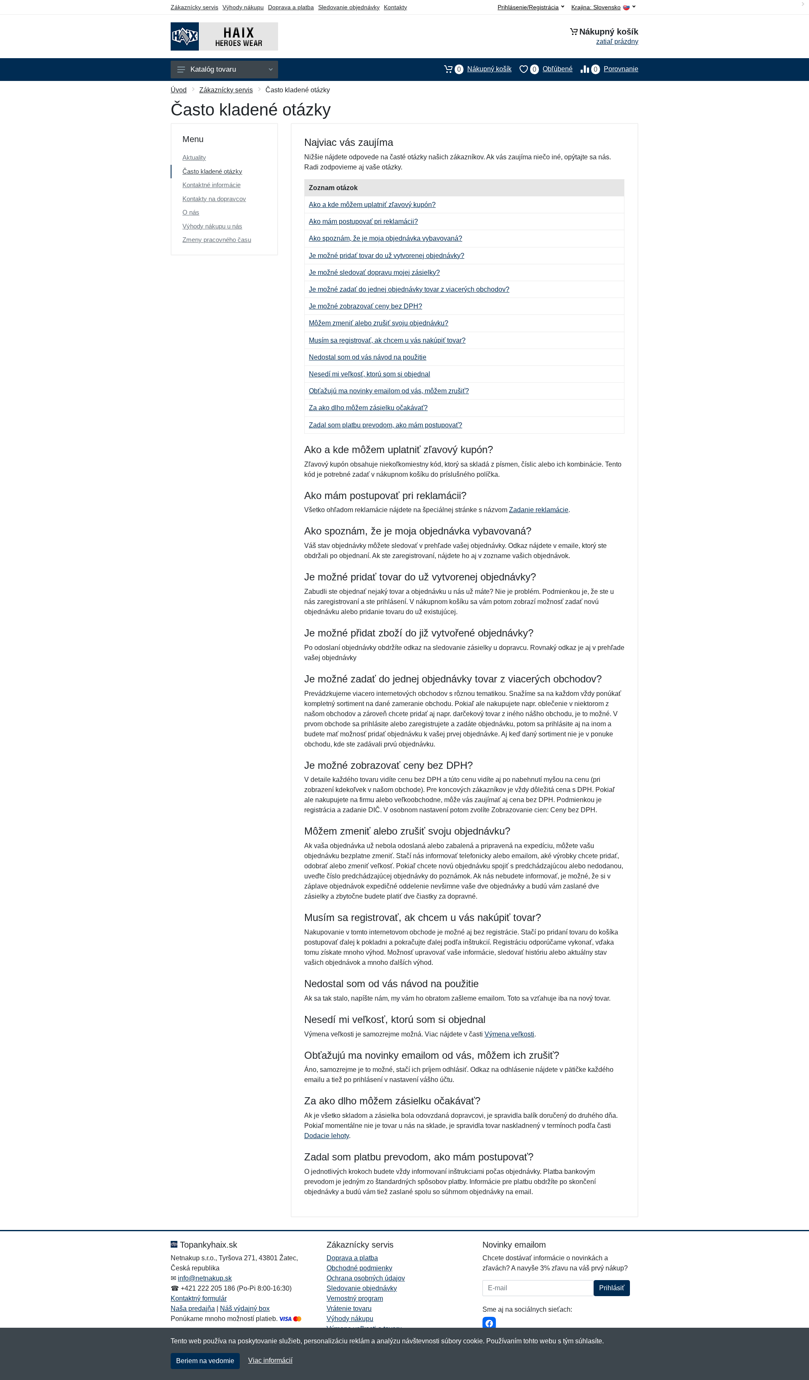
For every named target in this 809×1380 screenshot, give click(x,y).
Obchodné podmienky (359, 1268)
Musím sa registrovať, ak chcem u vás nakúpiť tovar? (387, 340)
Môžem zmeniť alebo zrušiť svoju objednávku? (378, 323)
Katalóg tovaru (213, 69)
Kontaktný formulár (199, 1298)
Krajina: (596, 7)
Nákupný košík (484, 69)
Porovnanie (616, 69)
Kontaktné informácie (211, 184)
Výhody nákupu (243, 7)
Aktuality (194, 157)
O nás (190, 212)
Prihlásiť (611, 1287)
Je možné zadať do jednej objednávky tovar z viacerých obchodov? (409, 289)
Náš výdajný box (245, 1308)
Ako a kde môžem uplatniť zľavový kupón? (372, 204)
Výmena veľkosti (509, 1034)
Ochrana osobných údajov (366, 1278)
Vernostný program (355, 1298)
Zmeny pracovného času (216, 239)
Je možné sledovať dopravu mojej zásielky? (374, 272)
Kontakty (395, 7)
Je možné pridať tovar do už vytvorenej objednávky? (386, 255)
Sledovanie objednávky (349, 7)
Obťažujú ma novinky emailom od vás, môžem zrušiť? (389, 391)
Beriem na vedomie (205, 1360)
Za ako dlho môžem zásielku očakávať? (368, 407)
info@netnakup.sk (205, 1278)
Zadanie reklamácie (538, 509)
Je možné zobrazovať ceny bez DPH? (365, 306)
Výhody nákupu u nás (212, 226)
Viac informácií (270, 1360)
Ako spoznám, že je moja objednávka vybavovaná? (385, 238)
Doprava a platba (291, 7)
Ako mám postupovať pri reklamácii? (363, 221)
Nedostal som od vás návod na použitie (367, 357)
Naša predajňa (193, 1308)
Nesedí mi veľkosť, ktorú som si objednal (369, 374)
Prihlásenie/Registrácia (528, 7)
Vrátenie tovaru (349, 1308)
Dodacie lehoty (326, 1135)
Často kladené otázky (212, 171)
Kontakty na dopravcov (214, 198)
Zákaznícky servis (194, 7)
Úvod (179, 90)
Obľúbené (553, 69)
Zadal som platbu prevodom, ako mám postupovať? (385, 425)
